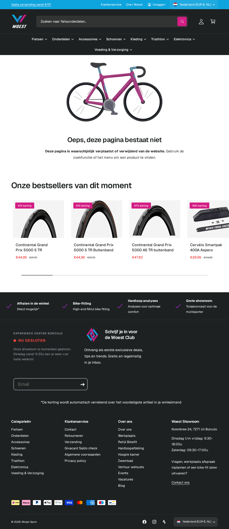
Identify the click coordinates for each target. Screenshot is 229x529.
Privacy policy (75, 461)
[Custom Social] (164, 522)
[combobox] (112, 21)
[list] (114, 306)
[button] (213, 21)
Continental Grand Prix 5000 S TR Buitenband (94, 247)
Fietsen (17, 429)
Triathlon (17, 461)
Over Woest (134, 4)
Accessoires (20, 442)
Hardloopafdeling (131, 448)
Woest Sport (29, 521)
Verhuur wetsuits (131, 467)
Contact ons (181, 482)
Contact (70, 429)
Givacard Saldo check (81, 448)
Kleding (17, 454)
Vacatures (125, 479)
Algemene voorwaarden (82, 454)
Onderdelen (20, 435)
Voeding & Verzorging (27, 473)
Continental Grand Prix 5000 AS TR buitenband (153, 247)
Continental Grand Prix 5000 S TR (32, 247)
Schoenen (18, 448)
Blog (121, 485)
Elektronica (19, 467)
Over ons (125, 429)
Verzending (73, 442)
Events (123, 473)
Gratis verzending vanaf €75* (31, 4)
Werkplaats (127, 435)
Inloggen (159, 4)
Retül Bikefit (127, 442)
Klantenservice (111, 4)
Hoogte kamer (129, 454)
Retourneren (74, 435)
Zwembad (125, 461)
